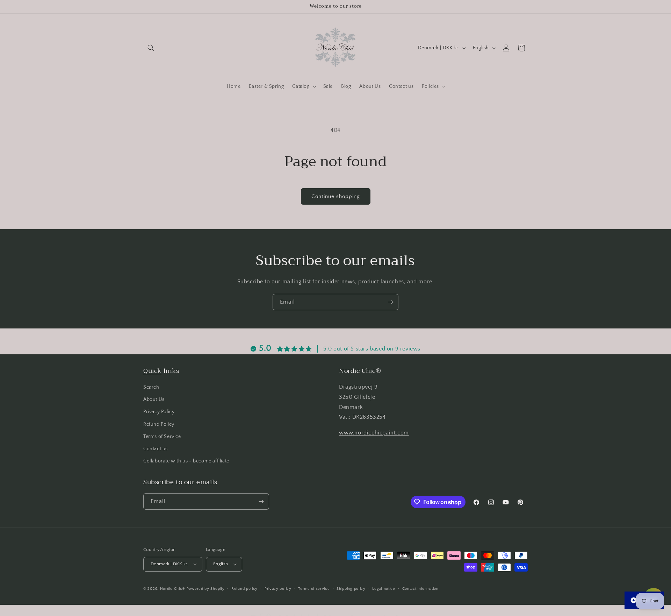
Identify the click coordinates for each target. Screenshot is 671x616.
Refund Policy (158, 424)
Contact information (420, 588)
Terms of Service (162, 436)
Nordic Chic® (172, 589)
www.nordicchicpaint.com (374, 433)
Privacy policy (278, 588)
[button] (151, 48)
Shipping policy (351, 588)
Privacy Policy (158, 412)
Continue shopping (335, 196)
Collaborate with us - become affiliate (186, 461)
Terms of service (314, 588)
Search (151, 387)
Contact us (155, 449)
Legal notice (383, 588)
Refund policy (244, 588)
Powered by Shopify (206, 589)
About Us (154, 400)
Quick (152, 370)
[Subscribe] (390, 302)
